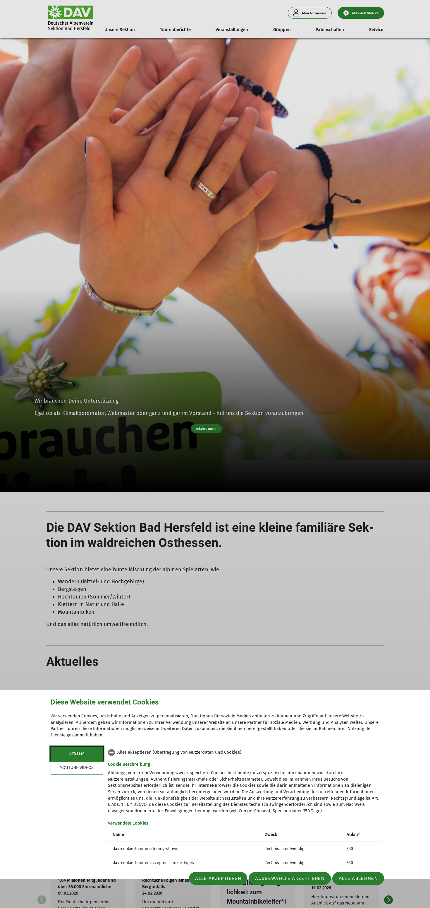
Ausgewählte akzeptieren (290, 878)
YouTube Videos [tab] (77, 767)
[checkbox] (244, 752)
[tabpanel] (244, 808)
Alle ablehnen (358, 878)
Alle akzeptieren (218, 878)
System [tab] (77, 753)
